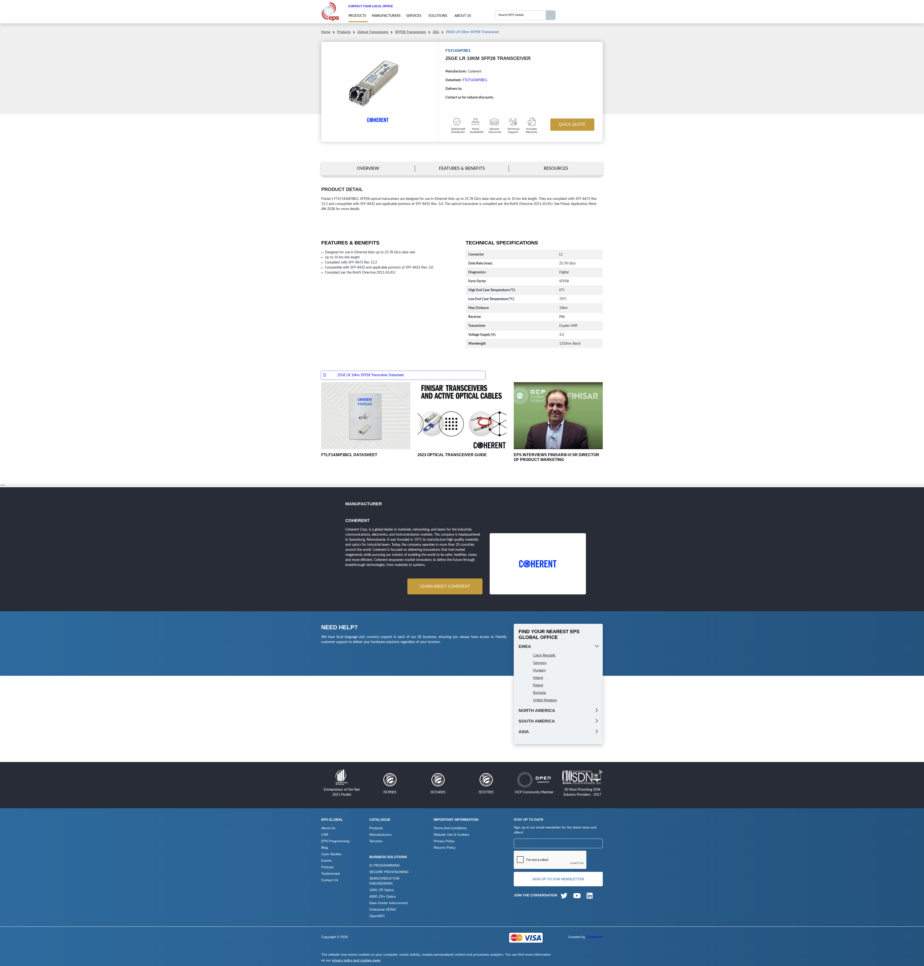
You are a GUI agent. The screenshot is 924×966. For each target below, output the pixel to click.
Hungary (539, 670)
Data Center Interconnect (388, 903)
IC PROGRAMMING (384, 865)
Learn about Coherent (445, 586)
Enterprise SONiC (382, 909)
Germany (539, 663)
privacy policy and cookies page (356, 960)
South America (537, 721)
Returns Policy (445, 847)
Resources (556, 168)
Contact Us (329, 880)
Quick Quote (572, 124)
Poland (538, 685)
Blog (324, 847)
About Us (463, 16)
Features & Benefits (462, 168)
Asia (524, 731)
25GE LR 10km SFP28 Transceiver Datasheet (370, 375)
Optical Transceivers (372, 32)
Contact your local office (370, 6)
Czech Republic (544, 655)
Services (413, 16)
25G (436, 32)
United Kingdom (545, 700)
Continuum (594, 937)
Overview (368, 168)
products (357, 16)
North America (537, 710)
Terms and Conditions (450, 828)
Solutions (438, 16)
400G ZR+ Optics (382, 896)
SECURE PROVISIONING (389, 872)
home (325, 32)
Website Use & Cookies (451, 834)
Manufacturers (386, 16)
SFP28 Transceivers (410, 32)
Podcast (327, 867)
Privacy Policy (444, 841)
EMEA (525, 646)
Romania (539, 693)
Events (326, 860)
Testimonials (330, 873)
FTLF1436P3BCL (475, 80)
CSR (324, 834)
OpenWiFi (377, 916)
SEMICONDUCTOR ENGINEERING (384, 880)
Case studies (331, 854)
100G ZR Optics (381, 890)
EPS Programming (335, 841)
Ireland (538, 678)
